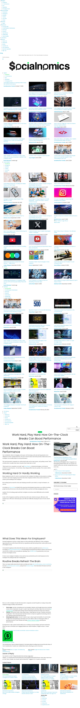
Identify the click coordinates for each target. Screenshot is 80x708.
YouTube (4, 18)
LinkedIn (4, 15)
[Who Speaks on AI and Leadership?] (12, 319)
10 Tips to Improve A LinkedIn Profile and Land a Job (65, 216)
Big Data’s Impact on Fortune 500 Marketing (40, 310)
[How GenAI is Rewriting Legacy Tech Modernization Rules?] (63, 319)
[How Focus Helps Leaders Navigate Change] (11, 684)
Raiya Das (6, 327)
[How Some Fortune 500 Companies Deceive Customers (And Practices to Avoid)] (12, 303)
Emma (5, 234)
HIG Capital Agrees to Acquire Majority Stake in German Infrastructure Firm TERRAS (48, 677)
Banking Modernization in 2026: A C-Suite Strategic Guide (64, 341)
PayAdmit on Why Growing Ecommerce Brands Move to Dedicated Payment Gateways (15, 109)
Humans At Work (9, 630)
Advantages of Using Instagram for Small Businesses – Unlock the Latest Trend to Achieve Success (39, 200)
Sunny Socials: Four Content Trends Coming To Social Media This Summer (40, 184)
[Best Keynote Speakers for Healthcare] (69, 684)
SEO (3, 5)
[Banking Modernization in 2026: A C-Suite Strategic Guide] (63, 334)
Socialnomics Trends (9, 86)
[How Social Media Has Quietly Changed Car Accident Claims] (11, 668)
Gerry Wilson (57, 265)
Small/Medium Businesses (8, 28)
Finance (4, 31)
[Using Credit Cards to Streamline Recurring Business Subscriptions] (12, 351)
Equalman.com (45, 704)
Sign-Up (4, 50)
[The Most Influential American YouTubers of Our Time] (63, 240)
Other (3, 20)
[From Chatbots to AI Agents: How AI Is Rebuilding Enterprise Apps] (37, 274)
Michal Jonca (7, 187)
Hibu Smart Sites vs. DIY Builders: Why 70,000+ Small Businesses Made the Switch (65, 139)
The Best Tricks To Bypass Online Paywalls (39, 155)
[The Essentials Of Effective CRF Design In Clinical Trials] (63, 398)
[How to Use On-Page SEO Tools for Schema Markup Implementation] (63, 117)
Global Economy (45, 674)
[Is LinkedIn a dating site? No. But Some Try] (12, 209)
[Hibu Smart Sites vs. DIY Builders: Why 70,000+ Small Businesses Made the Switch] (63, 132)
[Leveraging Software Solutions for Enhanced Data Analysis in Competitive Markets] (37, 86)
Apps (3, 23)
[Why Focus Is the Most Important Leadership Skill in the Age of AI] (37, 383)
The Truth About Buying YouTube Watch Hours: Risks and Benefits (40, 247)
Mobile (3, 21)
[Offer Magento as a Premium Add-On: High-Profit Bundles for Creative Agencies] (63, 101)
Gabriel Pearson (58, 111)
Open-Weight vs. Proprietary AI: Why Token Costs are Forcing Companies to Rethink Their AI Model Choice (15, 157)
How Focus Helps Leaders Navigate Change (11, 692)
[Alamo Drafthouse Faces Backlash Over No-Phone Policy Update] (63, 367)
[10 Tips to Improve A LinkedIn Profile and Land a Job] (63, 209)
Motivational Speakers (7, 691)
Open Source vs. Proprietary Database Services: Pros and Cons (63, 93)
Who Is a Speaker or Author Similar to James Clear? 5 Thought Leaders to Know (14, 390)
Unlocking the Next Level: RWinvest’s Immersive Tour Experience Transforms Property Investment (40, 406)
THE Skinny (3, 37)
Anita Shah (32, 284)
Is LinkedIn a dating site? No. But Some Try (14, 216)
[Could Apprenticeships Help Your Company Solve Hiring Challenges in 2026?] (37, 319)
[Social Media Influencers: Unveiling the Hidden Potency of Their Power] (12, 177)
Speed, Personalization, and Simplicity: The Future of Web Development (39, 139)
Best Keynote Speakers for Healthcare (66, 692)
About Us (4, 41)
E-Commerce (5, 4)
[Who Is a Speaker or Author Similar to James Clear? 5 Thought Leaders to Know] (12, 383)
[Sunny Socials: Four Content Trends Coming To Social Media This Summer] (37, 177)
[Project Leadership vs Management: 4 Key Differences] (12, 367)
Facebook (4, 12)
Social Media (5, 10)
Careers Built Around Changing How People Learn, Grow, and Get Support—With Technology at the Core (64, 157)
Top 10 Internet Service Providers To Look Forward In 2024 (64, 262)
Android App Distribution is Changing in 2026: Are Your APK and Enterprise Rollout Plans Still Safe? (15, 282)
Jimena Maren (58, 202)
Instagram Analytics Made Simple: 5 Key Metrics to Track (13, 199)
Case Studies (5, 36)
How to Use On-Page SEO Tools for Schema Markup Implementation (64, 124)
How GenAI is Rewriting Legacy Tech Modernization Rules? (63, 326)
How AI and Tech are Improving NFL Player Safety (65, 475)
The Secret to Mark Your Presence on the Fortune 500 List (64, 310)
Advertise (4, 42)
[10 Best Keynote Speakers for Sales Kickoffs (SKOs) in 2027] (30, 684)
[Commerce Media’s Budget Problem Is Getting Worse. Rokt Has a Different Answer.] (37, 101)
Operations (5, 33)
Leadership (5, 34)
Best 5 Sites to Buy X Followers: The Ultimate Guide (65, 231)
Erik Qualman (5, 47)
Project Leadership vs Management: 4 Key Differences (14, 374)
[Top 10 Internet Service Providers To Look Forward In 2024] (63, 255)
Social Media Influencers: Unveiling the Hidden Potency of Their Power (15, 184)
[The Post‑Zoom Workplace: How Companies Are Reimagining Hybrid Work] (66, 449)
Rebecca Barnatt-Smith (35, 187)
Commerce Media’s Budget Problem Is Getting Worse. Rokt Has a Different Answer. (40, 109)
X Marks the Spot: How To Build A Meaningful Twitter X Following (39, 231)
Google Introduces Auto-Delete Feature (38, 650)
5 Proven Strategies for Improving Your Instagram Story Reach (63, 199)
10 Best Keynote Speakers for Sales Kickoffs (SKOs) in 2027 (30, 692)
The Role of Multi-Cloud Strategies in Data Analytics (39, 262)
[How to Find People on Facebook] (63, 177)
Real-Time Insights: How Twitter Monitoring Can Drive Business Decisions (15, 231)
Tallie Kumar (58, 473)
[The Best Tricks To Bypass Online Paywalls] (37, 149)
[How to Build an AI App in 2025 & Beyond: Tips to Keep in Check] (63, 274)
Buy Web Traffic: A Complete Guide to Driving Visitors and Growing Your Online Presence (40, 124)
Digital (3, 1)
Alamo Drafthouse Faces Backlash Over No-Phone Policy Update (65, 374)
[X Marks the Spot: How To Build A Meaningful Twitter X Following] (37, 224)
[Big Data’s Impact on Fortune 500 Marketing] (37, 303)
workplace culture (33, 630)
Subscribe (44, 703)
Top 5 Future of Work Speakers (62, 471)
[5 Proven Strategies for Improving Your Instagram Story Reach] (63, 192)
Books (3, 44)
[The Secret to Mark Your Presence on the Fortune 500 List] (63, 303)
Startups (4, 29)
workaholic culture (24, 630)
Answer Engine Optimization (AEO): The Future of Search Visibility (15, 124)
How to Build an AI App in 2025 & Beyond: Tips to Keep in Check (65, 281)
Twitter (4, 17)
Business (4, 25)
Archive (44, 701)
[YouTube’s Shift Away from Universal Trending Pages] (12, 240)
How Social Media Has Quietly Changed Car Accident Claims (9, 676)
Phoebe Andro (32, 204)
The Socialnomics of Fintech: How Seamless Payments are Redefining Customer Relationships (64, 359)
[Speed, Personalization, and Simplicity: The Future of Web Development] (37, 132)
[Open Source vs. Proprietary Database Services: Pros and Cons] (63, 86)
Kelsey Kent (7, 393)
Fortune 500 (5, 26)
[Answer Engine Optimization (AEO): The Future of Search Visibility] (12, 117)
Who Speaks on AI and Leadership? (12, 325)
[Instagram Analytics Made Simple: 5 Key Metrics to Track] (12, 192)
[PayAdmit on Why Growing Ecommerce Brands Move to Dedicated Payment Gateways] (12, 101)
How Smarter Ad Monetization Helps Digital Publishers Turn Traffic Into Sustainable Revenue (14, 140)
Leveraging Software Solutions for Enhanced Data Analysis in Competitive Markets (39, 93)
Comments (6, 651)
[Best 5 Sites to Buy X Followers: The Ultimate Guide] (61, 224)
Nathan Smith (32, 142)
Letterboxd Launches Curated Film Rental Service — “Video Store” (14, 262)
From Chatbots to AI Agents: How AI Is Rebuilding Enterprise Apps (38, 281)
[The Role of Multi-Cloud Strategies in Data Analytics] (37, 255)
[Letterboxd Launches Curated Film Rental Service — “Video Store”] (12, 255)
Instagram (5, 13)
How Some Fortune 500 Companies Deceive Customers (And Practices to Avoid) (14, 310)
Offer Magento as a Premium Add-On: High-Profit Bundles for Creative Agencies (65, 109)
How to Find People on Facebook (62, 183)
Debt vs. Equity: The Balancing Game (13, 650)
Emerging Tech (6, 9)
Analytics (4, 2)
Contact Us (5, 46)
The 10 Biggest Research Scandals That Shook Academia (15, 405)
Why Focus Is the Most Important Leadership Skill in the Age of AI (40, 390)
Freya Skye (32, 312)
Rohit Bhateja (7, 160)
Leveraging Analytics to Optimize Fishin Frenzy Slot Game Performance (15, 83)
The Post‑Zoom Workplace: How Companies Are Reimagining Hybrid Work (65, 458)
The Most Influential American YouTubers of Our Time (65, 247)
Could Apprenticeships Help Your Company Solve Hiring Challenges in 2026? (39, 326)
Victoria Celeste (8, 202)
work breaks (17, 630)
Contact (44, 700)
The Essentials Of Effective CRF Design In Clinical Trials (64, 405)
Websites (4, 7)
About (3, 39)
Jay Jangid (57, 96)
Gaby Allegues (7, 127)
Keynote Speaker (6, 49)
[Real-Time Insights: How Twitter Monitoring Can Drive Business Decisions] (12, 224)
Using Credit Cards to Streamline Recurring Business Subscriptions (14, 358)
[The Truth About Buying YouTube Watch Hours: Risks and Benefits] (37, 240)
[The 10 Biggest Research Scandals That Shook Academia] (12, 398)
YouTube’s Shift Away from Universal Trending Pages (15, 247)
